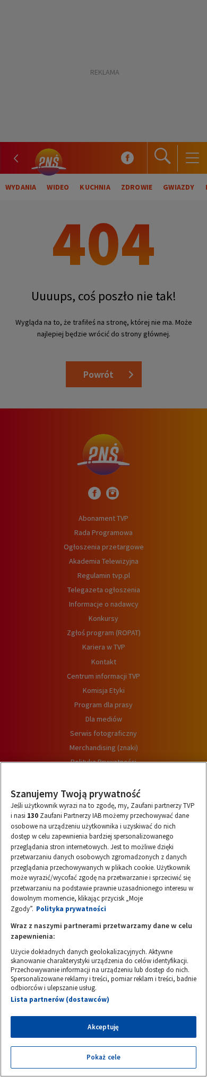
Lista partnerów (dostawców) (60, 999)
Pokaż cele (103, 1057)
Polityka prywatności (71, 908)
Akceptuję (103, 1026)
